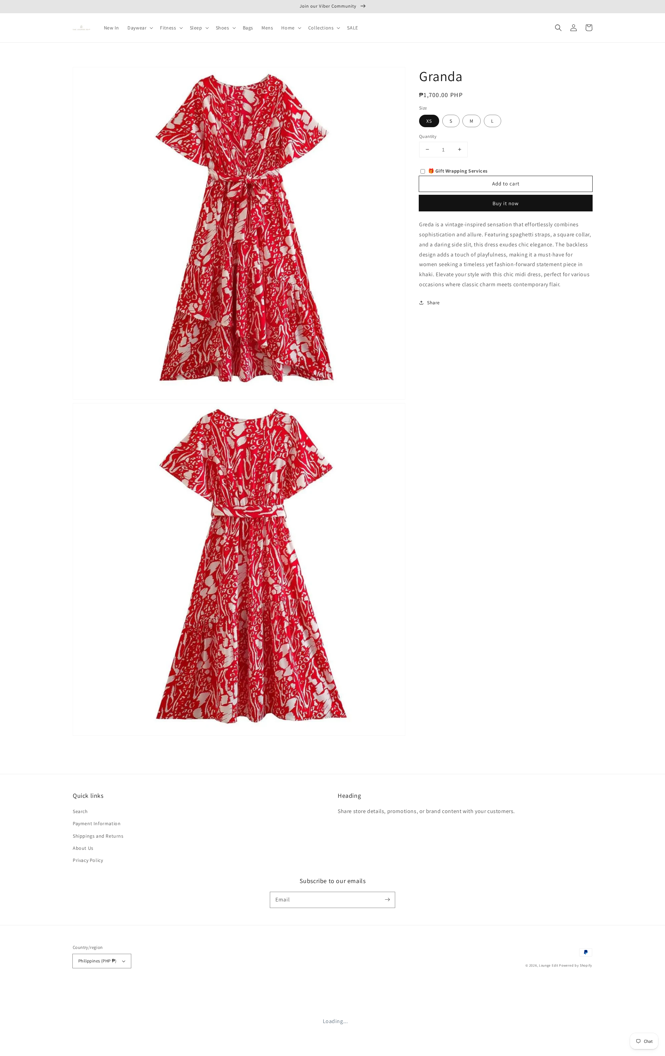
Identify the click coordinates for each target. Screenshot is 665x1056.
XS (429, 120)
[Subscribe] (387, 899)
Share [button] (433, 302)
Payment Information (97, 823)
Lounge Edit (548, 965)
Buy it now (506, 203)
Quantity (427, 136)
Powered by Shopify (575, 965)
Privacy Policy (88, 860)
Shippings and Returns (98, 836)
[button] (558, 27)
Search (80, 811)
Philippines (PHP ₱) (97, 961)
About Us (83, 848)
